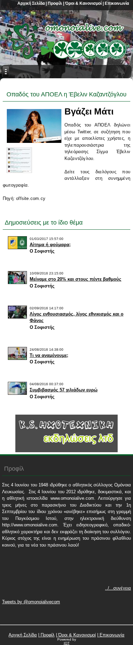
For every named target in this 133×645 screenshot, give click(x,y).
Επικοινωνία (116, 3)
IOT (67, 643)
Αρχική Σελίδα (31, 3)
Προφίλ (54, 3)
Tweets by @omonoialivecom (31, 601)
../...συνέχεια (118, 588)
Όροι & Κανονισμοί (83, 3)
